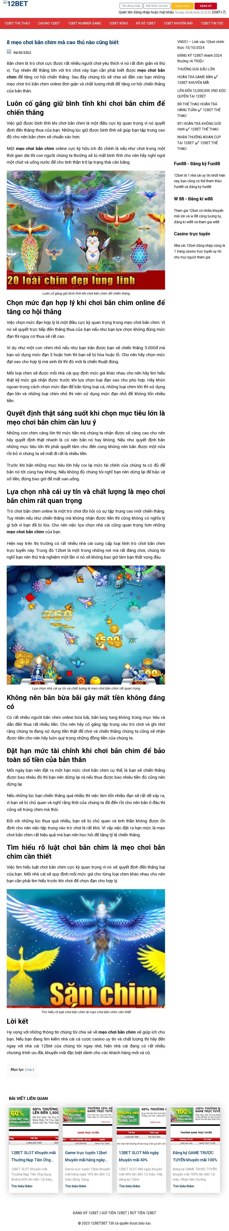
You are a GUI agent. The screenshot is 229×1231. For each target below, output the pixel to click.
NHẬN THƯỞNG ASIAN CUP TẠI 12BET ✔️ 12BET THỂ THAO (199, 143)
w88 (216, 222)
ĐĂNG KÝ (206, 6)
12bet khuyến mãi (178, 23)
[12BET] (50, 9)
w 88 (194, 216)
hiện (29, 1069)
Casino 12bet (49, 23)
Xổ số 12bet (146, 23)
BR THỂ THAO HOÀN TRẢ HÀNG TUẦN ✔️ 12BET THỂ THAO (199, 110)
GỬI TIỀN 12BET (114, 1213)
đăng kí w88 (183, 222)
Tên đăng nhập (131, 5)
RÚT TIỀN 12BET (143, 1213)
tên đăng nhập (139, 12)
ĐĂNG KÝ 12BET (86, 1213)
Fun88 (179, 187)
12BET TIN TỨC (212, 23)
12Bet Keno (118, 23)
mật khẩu (166, 12)
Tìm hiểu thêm (21, 1186)
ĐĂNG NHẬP (182, 6)
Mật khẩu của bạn (157, 5)
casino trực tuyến (199, 251)
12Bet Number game (84, 23)
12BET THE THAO (17, 23)
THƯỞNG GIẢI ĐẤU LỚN (196, 69)
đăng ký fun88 (200, 187)
